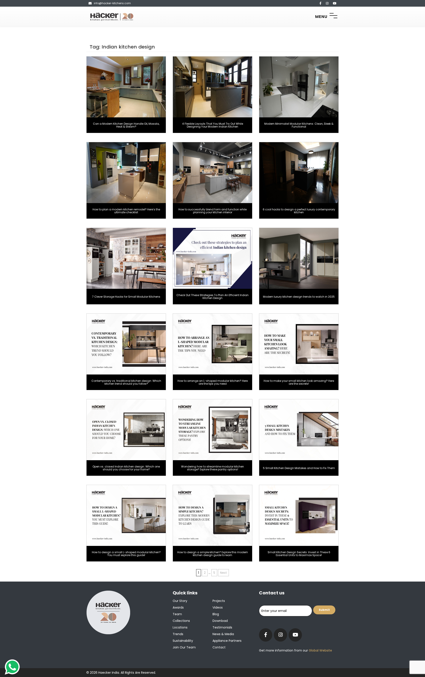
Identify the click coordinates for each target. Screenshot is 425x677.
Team (177, 614)
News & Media (223, 634)
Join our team (184, 647)
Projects (218, 601)
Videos (217, 607)
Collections (181, 621)
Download (220, 621)
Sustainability (183, 640)
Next (223, 572)
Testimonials (222, 627)
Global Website (320, 650)
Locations (180, 627)
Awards (178, 607)
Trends (178, 634)
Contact (219, 647)
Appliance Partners (226, 640)
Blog (215, 614)
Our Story (180, 601)
